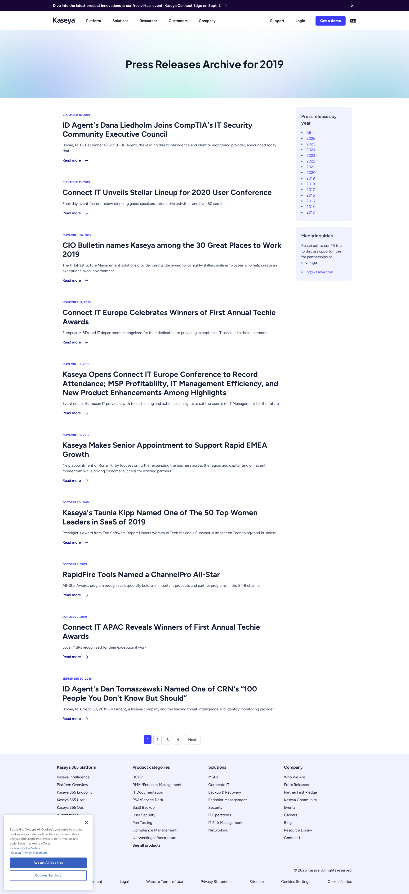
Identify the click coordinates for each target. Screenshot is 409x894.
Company (207, 20)
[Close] (86, 822)
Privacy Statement (216, 881)
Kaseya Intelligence (73, 777)
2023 (311, 155)
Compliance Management (155, 830)
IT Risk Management (225, 822)
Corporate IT (218, 784)
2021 (311, 167)
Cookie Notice (340, 881)
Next (192, 739)
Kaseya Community (300, 800)
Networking (218, 830)
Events (289, 807)
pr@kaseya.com (320, 272)
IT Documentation (148, 792)
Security (215, 807)
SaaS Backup (144, 807)
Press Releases (296, 784)
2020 (311, 172)
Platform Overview (72, 784)
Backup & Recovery (224, 792)
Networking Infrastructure (154, 837)
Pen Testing (142, 822)
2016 (311, 195)
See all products (146, 845)
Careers (290, 815)
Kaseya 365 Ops (70, 807)
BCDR (138, 777)
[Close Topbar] (352, 5)
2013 (311, 212)
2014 (311, 206)
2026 (311, 138)
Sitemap (256, 881)
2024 (311, 150)
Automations (68, 815)
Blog (288, 822)
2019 (311, 178)
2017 (311, 189)
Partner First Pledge (300, 792)
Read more (71, 160)
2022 (311, 161)
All (309, 133)
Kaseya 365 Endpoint (74, 792)
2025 (311, 144)
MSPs (213, 777)
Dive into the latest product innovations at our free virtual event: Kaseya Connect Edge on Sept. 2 (137, 5)
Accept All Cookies (48, 862)
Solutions (120, 20)
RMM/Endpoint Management (157, 784)
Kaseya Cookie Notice (25, 848)
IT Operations (219, 815)
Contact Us (293, 837)
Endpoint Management (227, 800)
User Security (144, 815)
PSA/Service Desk (148, 800)
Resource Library (298, 830)
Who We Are (294, 777)
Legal (124, 881)
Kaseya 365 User (70, 800)
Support (277, 20)
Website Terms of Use (164, 881)
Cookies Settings (295, 881)
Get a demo (330, 20)
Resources (148, 20)
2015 (311, 201)
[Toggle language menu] (353, 21)
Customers (178, 20)
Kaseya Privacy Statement (29, 852)
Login (300, 20)
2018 (311, 184)
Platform (93, 20)
